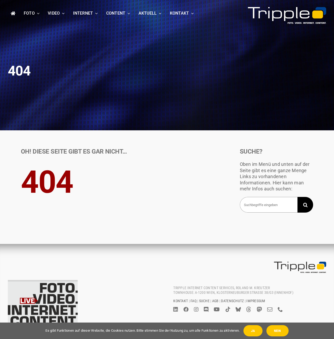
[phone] (280, 309)
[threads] (248, 309)
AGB (215, 301)
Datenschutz (232, 301)
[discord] (206, 309)
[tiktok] (227, 309)
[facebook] (186, 309)
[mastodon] (259, 309)
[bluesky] (238, 309)
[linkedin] (175, 309)
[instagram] (196, 309)
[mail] (269, 309)
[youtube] (217, 309)
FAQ (193, 301)
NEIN (277, 331)
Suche (204, 301)
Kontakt (180, 301)
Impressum (255, 301)
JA (253, 331)
